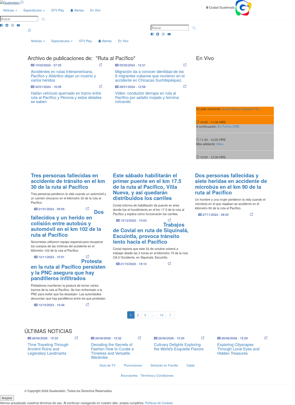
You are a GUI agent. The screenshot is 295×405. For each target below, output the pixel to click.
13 (161, 315)
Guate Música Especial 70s (240, 109)
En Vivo (95, 10)
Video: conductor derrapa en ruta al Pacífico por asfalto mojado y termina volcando (147, 97)
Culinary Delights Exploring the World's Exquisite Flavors (179, 346)
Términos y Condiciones (157, 375)
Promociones (133, 365)
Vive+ (220, 144)
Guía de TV (107, 365)
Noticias (9, 10)
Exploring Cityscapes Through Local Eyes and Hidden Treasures (238, 348)
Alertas (78, 10)
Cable (191, 365)
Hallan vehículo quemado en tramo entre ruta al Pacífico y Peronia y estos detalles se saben (66, 97)
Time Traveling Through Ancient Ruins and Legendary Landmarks (48, 348)
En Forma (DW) (228, 126)
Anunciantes (129, 375)
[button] (43, 19)
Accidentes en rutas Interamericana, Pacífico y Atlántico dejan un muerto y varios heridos (63, 75)
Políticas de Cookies (159, 403)
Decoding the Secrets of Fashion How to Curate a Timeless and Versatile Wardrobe (112, 350)
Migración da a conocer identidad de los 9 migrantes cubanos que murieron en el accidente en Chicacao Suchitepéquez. (150, 75)
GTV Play (57, 10)
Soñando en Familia (164, 365)
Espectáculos (33, 10)
